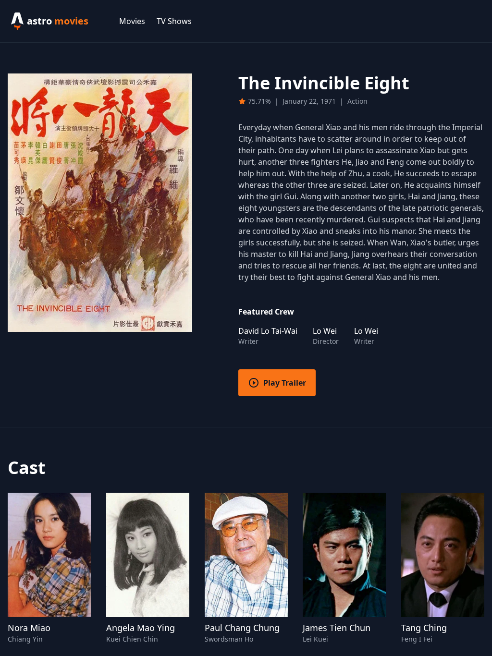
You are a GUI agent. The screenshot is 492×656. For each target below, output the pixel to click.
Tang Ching (424, 627)
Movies (132, 21)
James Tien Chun (336, 627)
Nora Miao (29, 627)
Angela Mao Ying (140, 627)
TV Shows (174, 21)
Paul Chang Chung (242, 627)
